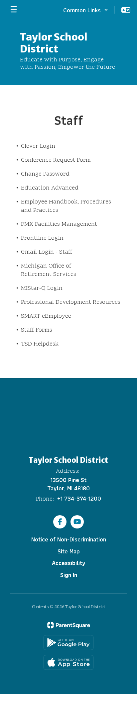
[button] (86, 10)
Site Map (69, 551)
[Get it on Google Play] (68, 642)
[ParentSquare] (69, 625)
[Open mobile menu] (13, 10)
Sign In (68, 575)
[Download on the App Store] (68, 662)
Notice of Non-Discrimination (68, 539)
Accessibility (68, 563)
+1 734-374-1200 (79, 498)
